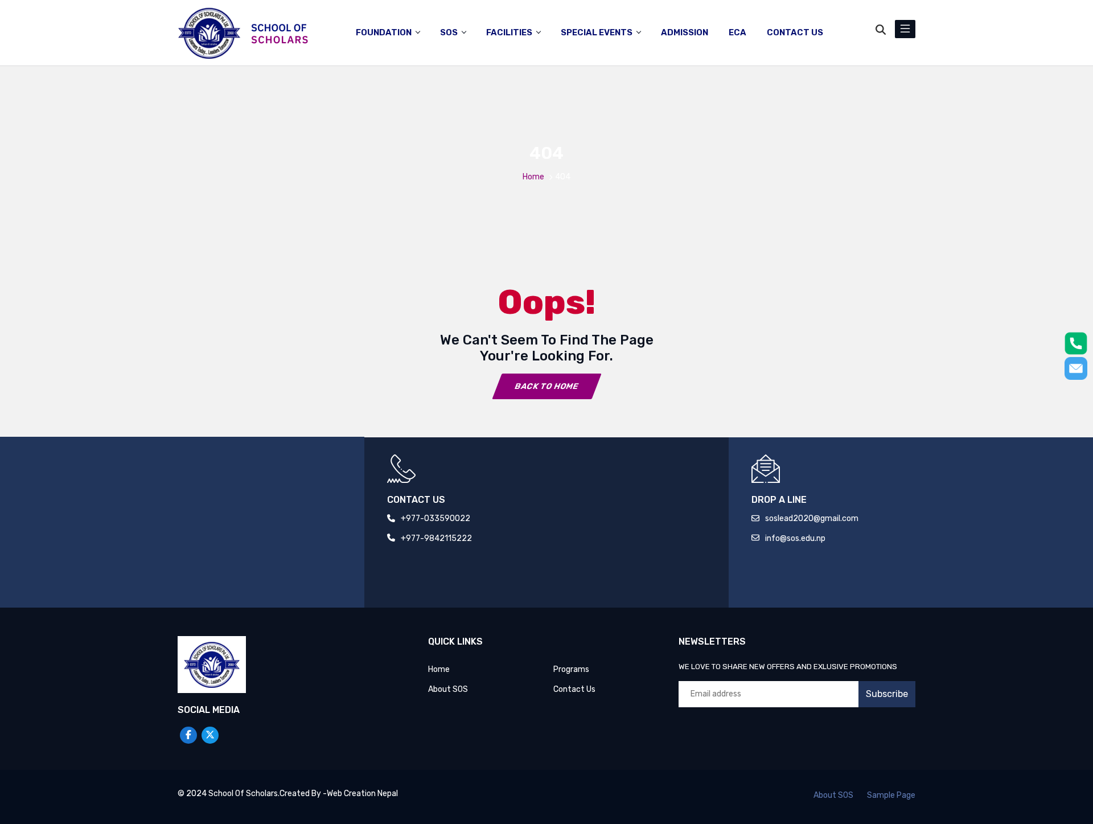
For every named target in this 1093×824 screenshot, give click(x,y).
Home (533, 177)
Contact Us (574, 689)
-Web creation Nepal (360, 793)
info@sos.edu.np (795, 538)
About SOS (448, 689)
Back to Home (546, 386)
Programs (571, 669)
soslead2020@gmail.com (811, 518)
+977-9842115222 (436, 538)
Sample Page (891, 795)
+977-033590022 (435, 518)
